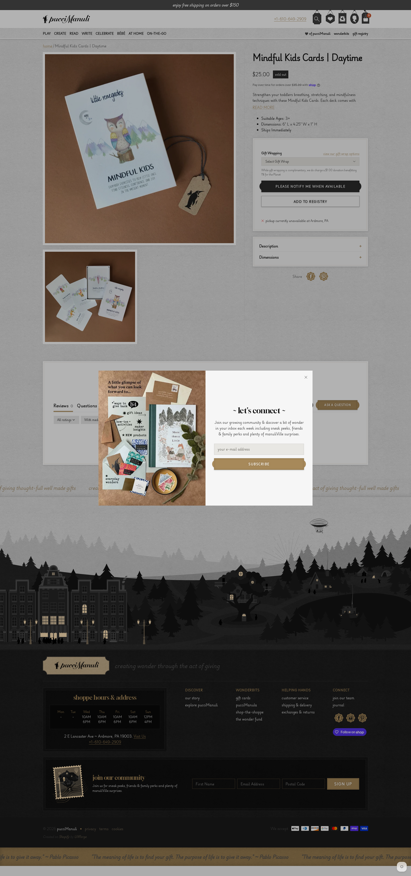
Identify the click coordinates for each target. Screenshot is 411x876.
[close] (305, 377)
